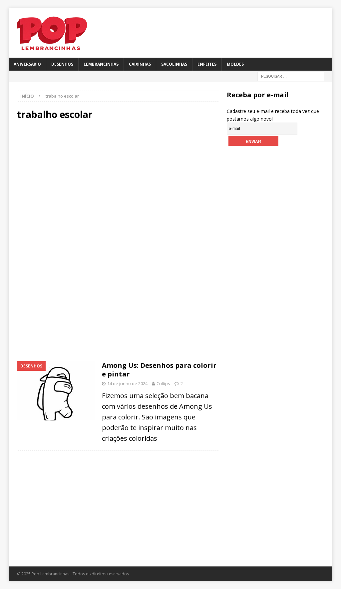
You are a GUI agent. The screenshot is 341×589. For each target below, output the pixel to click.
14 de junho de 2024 (127, 383)
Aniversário (27, 64)
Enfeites (206, 64)
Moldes (235, 64)
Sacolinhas (174, 64)
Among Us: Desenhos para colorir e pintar (159, 369)
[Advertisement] (118, 183)
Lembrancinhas (101, 64)
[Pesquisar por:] (290, 76)
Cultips (163, 383)
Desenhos (62, 64)
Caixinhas (140, 64)
